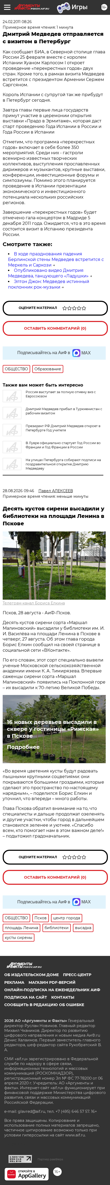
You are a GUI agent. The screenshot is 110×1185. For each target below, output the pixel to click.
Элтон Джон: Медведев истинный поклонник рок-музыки (48, 284)
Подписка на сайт (25, 997)
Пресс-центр (77, 974)
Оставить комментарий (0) (55, 328)
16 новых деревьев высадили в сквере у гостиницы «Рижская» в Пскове (53, 729)
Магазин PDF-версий (52, 982)
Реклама (14, 982)
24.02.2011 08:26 (17, 21)
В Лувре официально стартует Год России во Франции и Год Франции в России (63, 445)
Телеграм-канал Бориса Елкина (34, 603)
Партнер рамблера (50, 1159)
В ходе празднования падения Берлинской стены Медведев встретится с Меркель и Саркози (56, 259)
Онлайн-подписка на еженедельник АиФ (52, 990)
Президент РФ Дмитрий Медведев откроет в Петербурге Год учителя (63, 428)
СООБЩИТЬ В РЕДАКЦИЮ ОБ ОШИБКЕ (44, 1004)
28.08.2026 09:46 (18, 490)
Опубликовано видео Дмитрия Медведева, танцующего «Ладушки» (48, 273)
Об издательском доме (31, 974)
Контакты (62, 997)
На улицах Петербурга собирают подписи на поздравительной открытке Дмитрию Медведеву (63, 464)
